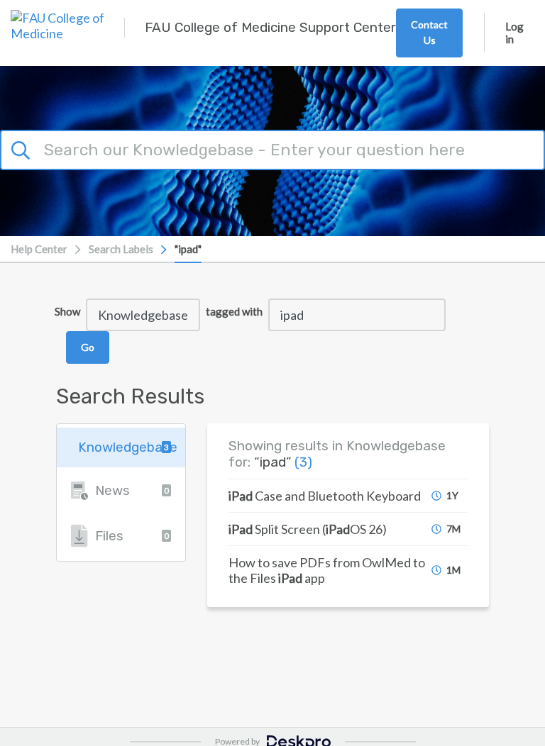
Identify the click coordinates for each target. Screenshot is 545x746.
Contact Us (429, 32)
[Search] (22, 147)
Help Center (39, 249)
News (132, 490)
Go (87, 347)
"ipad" (188, 249)
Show (67, 311)
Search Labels (121, 249)
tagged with (234, 311)
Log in (514, 32)
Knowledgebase (127, 447)
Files (132, 536)
